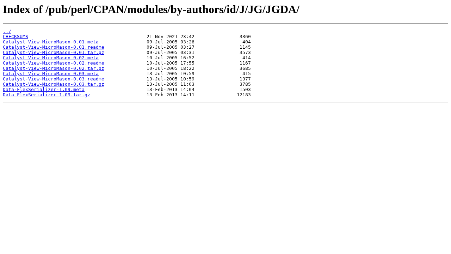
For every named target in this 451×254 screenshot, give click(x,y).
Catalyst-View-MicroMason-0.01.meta (51, 41)
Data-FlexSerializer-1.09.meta (44, 89)
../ (7, 31)
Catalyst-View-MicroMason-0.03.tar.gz (53, 84)
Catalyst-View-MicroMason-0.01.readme (53, 47)
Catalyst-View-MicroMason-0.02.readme (53, 63)
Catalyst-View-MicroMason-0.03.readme (53, 78)
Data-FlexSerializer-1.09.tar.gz (46, 94)
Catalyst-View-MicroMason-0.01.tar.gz (53, 52)
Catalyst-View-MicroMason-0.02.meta (51, 57)
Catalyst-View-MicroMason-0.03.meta (51, 73)
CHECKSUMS (15, 36)
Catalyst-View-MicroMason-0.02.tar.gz (53, 68)
